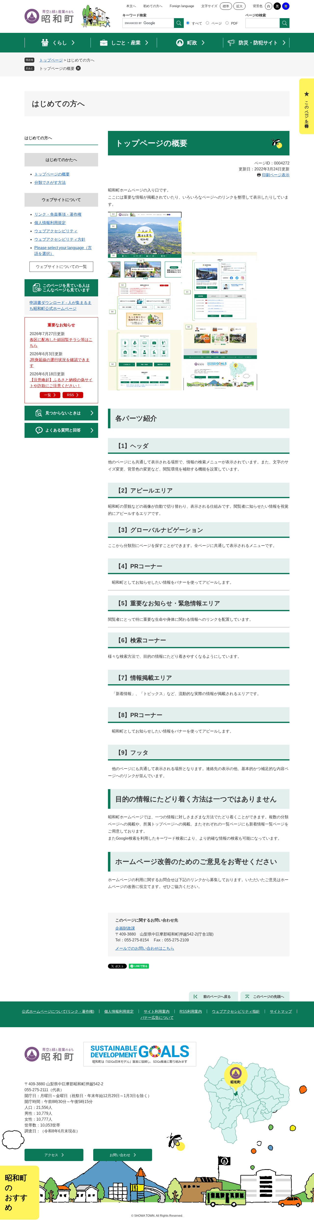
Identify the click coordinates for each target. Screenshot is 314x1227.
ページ (216, 23)
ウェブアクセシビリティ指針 (236, 1011)
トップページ (51, 60)
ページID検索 (255, 15)
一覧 (47, 395)
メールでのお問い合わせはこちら (144, 948)
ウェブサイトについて (61, 200)
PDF (234, 23)
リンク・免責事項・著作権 (57, 214)
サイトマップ (281, 1011)
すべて (197, 23)
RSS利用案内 (191, 1011)
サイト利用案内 (157, 1011)
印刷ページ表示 (275, 175)
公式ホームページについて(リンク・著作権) (58, 1011)
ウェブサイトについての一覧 (61, 267)
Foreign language (182, 6)
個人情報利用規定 (50, 223)
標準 (226, 6)
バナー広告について (157, 1017)
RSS (70, 395)
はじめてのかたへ (61, 160)
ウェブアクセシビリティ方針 (59, 239)
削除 (78, 68)
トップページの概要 (57, 68)
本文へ (131, 6)
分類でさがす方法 (50, 182)
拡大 (239, 6)
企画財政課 (125, 928)
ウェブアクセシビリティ (56, 231)
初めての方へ (152, 6)
